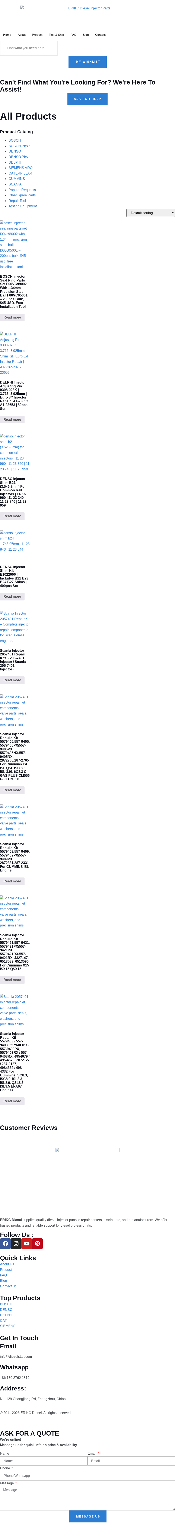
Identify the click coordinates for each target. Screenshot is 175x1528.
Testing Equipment (23, 206)
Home (7, 34)
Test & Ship (56, 34)
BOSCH (15, 140)
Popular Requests (22, 190)
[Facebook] (5, 1243)
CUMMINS (17, 179)
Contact (100, 34)
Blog (86, 34)
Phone (5, 1468)
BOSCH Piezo (20, 146)
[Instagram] (16, 1243)
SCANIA (15, 184)
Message (7, 1483)
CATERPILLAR (20, 173)
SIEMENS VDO (20, 168)
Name (4, 1453)
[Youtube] (26, 1243)
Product (37, 34)
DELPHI (15, 162)
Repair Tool (17, 201)
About (22, 34)
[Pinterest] (37, 1243)
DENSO (15, 151)
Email (92, 1453)
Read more (12, 317)
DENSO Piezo (20, 157)
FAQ (73, 34)
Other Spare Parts (22, 195)
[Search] (50, 48)
